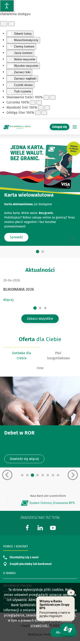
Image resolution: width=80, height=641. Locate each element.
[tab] (37, 251)
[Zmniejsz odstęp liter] (38, 113)
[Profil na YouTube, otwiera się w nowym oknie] (53, 527)
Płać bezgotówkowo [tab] (58, 355)
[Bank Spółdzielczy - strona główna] (17, 127)
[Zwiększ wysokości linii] (47, 107)
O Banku (9, 573)
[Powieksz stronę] (52, 97)
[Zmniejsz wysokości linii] (41, 107)
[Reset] (3, 23)
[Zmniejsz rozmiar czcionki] (32, 102)
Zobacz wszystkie (40, 319)
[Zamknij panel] (11, 23)
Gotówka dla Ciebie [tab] (21, 355)
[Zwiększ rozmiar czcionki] (39, 102)
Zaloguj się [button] (59, 127)
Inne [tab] (40, 368)
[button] (75, 127)
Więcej (8, 300)
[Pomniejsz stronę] (46, 97)
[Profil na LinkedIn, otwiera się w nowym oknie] (40, 527)
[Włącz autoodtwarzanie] (73, 239)
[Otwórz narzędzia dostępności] (7, 6)
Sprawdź (16, 237)
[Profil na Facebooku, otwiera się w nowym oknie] (27, 527)
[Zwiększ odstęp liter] (44, 113)
